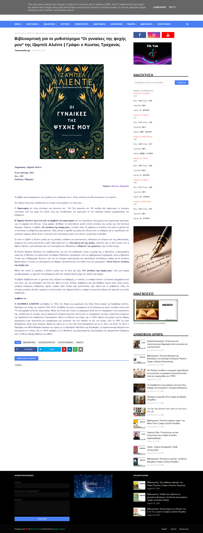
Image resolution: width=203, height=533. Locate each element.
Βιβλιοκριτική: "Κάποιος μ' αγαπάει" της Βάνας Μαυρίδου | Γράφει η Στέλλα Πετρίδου (167, 460)
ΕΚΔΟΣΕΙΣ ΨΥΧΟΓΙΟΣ (47, 342)
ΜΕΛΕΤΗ (30, 33)
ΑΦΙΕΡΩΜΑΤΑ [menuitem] (99, 24)
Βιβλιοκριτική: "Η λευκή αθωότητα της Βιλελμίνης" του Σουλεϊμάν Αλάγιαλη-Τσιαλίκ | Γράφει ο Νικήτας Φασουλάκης (167, 359)
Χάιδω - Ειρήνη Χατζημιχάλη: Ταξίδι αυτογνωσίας (162, 448)
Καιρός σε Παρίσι (141, 115)
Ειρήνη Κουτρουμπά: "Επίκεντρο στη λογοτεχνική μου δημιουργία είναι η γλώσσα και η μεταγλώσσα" (167, 344)
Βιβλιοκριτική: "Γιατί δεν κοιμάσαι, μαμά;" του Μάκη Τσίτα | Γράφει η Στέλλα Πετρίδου (166, 422)
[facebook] (139, 35)
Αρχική (164, 529)
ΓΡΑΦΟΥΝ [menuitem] (131, 24)
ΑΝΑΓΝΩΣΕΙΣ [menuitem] (146, 24)
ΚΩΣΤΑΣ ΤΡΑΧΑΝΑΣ (65, 342)
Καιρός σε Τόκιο (140, 158)
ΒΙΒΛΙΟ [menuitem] (18, 24)
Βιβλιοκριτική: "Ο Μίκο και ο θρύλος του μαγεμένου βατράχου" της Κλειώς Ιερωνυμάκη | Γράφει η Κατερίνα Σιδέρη (167, 497)
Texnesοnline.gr (22, 50)
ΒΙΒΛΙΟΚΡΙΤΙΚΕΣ (29, 342)
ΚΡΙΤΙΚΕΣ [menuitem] (65, 24)
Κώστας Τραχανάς (120, 186)
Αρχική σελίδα (20, 33)
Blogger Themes (59, 529)
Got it (172, 7)
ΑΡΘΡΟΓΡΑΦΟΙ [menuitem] (164, 24)
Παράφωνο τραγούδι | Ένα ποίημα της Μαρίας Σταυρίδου (166, 398)
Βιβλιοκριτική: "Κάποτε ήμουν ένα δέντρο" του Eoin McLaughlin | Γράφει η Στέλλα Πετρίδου (166, 510)
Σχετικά (173, 529)
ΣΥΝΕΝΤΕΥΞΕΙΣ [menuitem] (81, 24)
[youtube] (168, 35)
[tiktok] (182, 35)
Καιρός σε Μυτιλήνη (142, 201)
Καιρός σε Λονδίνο (141, 93)
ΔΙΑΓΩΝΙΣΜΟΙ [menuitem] (117, 24)
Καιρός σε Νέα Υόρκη (142, 136)
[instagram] (154, 35)
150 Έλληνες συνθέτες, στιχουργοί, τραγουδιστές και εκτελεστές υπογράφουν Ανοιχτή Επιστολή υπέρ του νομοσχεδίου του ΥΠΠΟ (167, 373)
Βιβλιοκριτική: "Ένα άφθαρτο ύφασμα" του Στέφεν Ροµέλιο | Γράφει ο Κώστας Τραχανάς (166, 483)
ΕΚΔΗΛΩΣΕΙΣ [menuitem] (49, 24)
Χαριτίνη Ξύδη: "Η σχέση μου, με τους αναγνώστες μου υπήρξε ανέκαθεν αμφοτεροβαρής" (162, 435)
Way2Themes (35, 529)
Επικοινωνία (183, 529)
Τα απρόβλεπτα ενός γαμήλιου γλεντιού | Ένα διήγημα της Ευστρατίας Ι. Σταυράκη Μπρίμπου (167, 386)
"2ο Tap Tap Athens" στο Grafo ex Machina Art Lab (166, 410)
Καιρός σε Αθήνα (140, 179)
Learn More (159, 7)
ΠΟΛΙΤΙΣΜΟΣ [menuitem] (32, 24)
